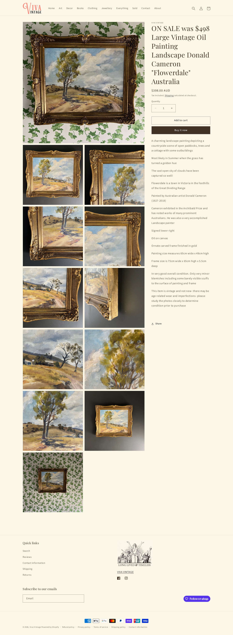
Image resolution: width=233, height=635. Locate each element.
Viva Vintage (35, 627)
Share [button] (158, 323)
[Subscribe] (80, 599)
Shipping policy (118, 627)
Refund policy (68, 627)
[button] (193, 8)
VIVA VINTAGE (125, 572)
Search (26, 551)
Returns (27, 575)
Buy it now (180, 130)
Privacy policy (84, 627)
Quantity (155, 101)
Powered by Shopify (50, 627)
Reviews (27, 557)
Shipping (169, 95)
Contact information (34, 563)
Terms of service (101, 627)
